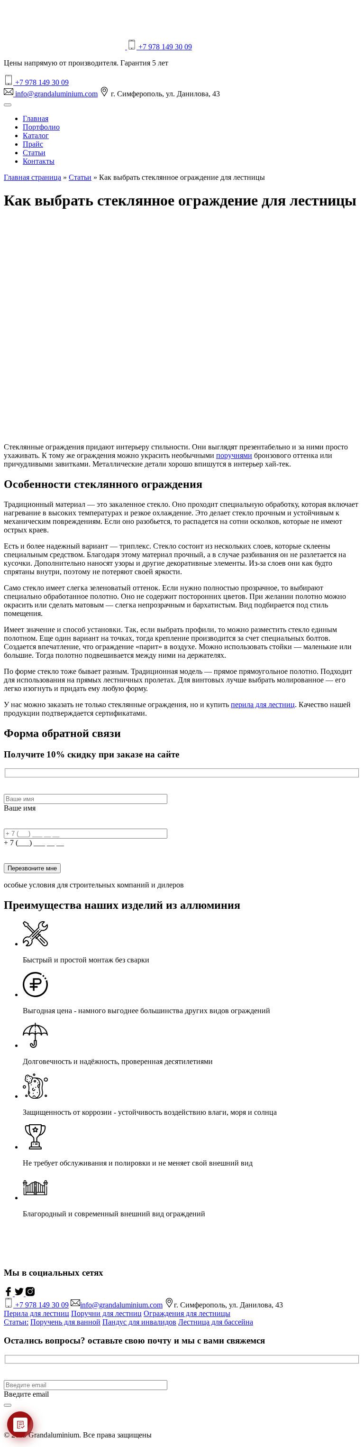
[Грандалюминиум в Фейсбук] (9, 1293)
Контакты (39, 161)
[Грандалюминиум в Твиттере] (20, 1293)
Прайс (33, 144)
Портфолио (41, 127)
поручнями (234, 455)
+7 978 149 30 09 (164, 47)
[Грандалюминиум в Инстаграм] (30, 1293)
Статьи (34, 153)
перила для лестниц (263, 704)
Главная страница (32, 177)
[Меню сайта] (7, 104)
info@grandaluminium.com (55, 94)
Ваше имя (20, 808)
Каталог (36, 135)
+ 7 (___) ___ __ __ (34, 843)
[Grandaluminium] (65, 47)
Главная (35, 118)
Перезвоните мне (32, 868)
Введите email (26, 1394)
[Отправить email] (7, 1405)
